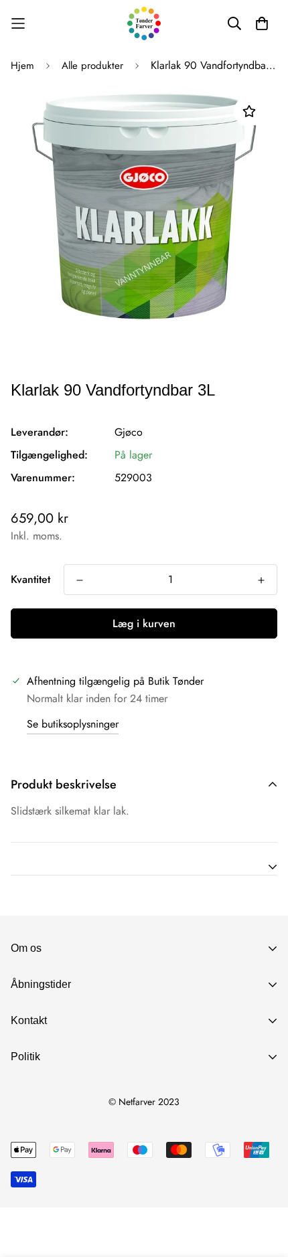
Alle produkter (92, 65)
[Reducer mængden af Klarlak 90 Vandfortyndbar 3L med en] (79, 580)
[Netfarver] (144, 23)
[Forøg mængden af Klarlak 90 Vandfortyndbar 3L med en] (261, 580)
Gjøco (129, 432)
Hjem (22, 65)
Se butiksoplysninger (73, 724)
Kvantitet (30, 579)
